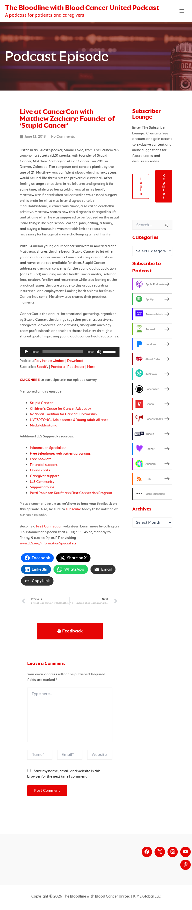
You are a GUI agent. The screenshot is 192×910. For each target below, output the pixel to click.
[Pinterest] (185, 865)
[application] (70, 352)
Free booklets (41, 459)
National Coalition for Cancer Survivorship (63, 414)
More (91, 366)
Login (141, 186)
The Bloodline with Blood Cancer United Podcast (82, 7)
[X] (159, 852)
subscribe (73, 509)
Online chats (40, 470)
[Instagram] (173, 852)
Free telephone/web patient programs (60, 453)
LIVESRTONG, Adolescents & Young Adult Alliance (69, 419)
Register (163, 186)
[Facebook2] (147, 852)
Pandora (58, 366)
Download (75, 360)
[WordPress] (185, 852)
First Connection (49, 526)
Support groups (42, 487)
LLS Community (42, 481)
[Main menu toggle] (181, 11)
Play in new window (49, 360)
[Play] (26, 351)
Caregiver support (44, 476)
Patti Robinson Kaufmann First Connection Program (71, 493)
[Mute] (99, 351)
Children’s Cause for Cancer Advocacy (60, 408)
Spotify (42, 366)
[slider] (110, 351)
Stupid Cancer (41, 403)
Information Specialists (48, 447)
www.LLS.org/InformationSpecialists (48, 543)
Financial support (44, 464)
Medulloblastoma (44, 425)
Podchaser (76, 366)
